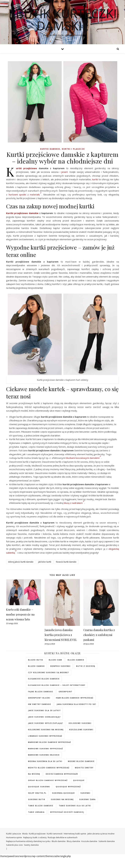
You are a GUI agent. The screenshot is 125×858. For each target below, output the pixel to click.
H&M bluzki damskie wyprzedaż (74, 698)
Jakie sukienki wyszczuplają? (45, 723)
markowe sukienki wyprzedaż (45, 748)
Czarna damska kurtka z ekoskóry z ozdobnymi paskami (99, 635)
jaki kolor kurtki (44, 562)
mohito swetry (84, 767)
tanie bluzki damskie (40, 805)
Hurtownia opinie (14, 837)
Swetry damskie (31, 845)
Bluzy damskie (73, 841)
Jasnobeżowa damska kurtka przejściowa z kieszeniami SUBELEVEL (61, 635)
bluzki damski (36, 666)
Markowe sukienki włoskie (44, 755)
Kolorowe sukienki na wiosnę (46, 729)
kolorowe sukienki (80, 723)
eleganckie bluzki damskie (44, 679)
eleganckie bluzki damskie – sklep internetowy (56, 685)
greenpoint (65, 691)
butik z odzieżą (85, 666)
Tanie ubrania (36, 812)
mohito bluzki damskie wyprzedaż (48, 767)
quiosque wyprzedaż (68, 786)
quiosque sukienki (39, 786)
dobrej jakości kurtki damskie (20, 562)
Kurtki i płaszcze (73, 149)
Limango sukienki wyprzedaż (45, 736)
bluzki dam (55, 660)
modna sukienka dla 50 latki (45, 761)
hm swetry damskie (39, 704)
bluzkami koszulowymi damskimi (82, 457)
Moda (25, 833)
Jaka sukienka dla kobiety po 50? (76, 704)
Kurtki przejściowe (26, 168)
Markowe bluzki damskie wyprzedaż (49, 742)
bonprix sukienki (60, 666)
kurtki (95, 179)
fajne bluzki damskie (40, 691)
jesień (64, 171)
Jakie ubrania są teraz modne (100, 833)
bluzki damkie (76, 660)
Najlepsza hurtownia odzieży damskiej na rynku (28, 841)
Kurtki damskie (50, 149)
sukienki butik (36, 799)
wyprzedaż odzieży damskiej (67, 812)
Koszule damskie (89, 841)
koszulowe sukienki (81, 729)
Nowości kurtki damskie (66, 562)
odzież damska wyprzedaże (62, 774)
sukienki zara (87, 799)
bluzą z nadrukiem (73, 502)
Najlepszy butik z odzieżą (34, 837)
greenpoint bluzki (39, 698)
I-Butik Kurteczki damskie (62, 19)
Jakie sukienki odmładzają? (44, 717)
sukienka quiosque (63, 793)
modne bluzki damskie (81, 761)
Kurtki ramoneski (54, 833)
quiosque (79, 780)
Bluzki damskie (59, 841)
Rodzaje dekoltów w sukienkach (62, 837)
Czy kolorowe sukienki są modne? (48, 672)
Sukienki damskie (106, 841)
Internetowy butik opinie (75, 833)
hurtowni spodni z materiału (24, 194)
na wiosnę (34, 774)
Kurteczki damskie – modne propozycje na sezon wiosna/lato (20, 614)
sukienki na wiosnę (62, 799)
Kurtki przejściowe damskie (22, 213)
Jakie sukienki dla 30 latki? (44, 710)
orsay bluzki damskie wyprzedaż (48, 780)
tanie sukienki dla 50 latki (75, 805)
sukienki (85, 793)
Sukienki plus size (14, 845)
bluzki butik (35, 660)
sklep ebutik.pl (37, 793)
